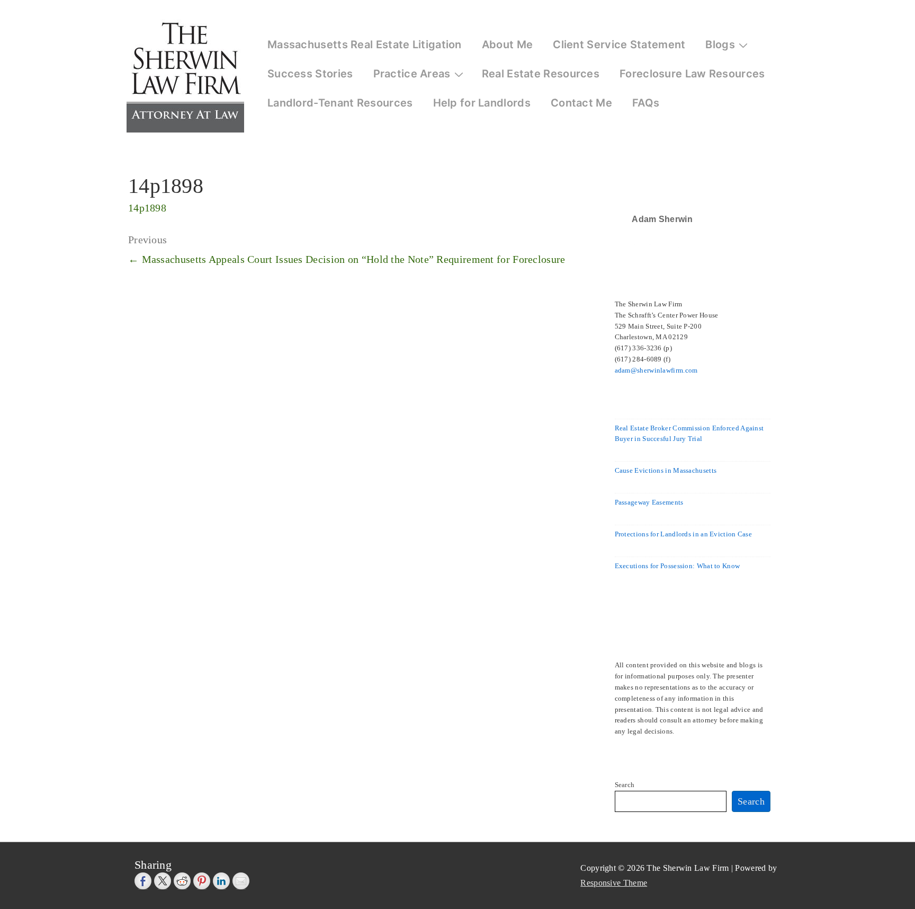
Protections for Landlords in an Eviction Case (683, 534)
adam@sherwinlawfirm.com (656, 370)
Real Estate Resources (540, 73)
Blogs (720, 44)
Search (625, 785)
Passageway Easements (649, 502)
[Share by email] (240, 880)
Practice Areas (412, 73)
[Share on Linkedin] (221, 880)
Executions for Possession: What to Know (677, 566)
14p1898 (147, 208)
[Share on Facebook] (142, 880)
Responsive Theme (613, 882)
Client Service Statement (619, 44)
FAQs (645, 102)
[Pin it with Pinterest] (201, 880)
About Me (507, 44)
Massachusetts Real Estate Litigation (364, 44)
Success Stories (310, 73)
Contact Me (581, 102)
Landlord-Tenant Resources (340, 102)
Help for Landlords (482, 102)
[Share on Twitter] (162, 880)
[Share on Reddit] (182, 880)
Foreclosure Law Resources (692, 73)
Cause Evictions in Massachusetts (666, 470)
